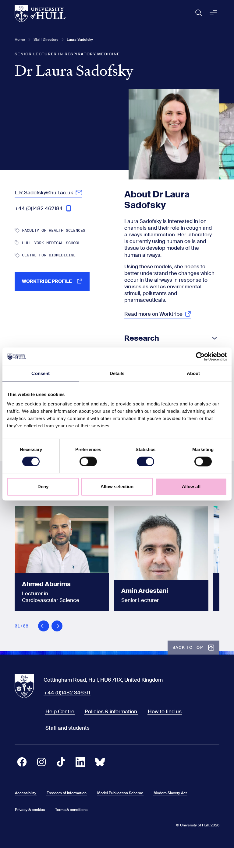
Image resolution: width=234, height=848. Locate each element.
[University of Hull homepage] (40, 13)
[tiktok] (61, 762)
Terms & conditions (71, 809)
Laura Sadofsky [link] (80, 39)
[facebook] (22, 762)
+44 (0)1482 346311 (67, 692)
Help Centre (59, 711)
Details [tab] (117, 373)
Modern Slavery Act (170, 793)
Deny (42, 486)
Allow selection (117, 486)
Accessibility (25, 793)
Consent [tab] (40, 373)
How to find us (165, 711)
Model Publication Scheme (120, 793)
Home (20, 39)
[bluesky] (100, 762)
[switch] (88, 461)
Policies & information (111, 711)
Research (141, 338)
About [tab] (193, 373)
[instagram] (41, 762)
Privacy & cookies (30, 809)
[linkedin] (80, 762)
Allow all (191, 486)
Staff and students (67, 728)
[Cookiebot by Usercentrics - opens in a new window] (200, 356)
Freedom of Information (67, 793)
